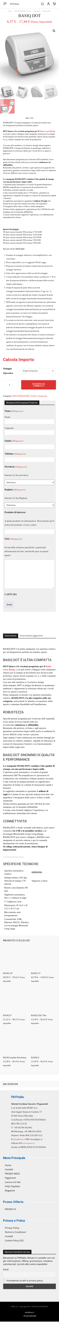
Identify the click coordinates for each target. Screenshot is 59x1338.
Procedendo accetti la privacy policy (24, 1280)
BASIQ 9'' (7, 1015)
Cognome (9, 428)
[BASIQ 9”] (15, 999)
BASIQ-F (35, 1057)
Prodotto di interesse (15, 512)
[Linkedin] (43, 621)
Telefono (15, 453)
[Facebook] (16, 621)
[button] (42, 4)
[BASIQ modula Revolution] (15, 1042)
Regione (15, 489)
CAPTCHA (11, 594)
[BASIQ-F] (43, 1042)
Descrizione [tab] (10, 635)
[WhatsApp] (36, 621)
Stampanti (37, 11)
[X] (23, 621)
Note (13, 538)
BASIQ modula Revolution (14, 1057)
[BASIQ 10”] (15, 957)
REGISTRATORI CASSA (23, 11)
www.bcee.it (28, 1143)
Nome (7, 417)
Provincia (16, 466)
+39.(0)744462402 (29, 1316)
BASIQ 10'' (8, 973)
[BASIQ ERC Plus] (43, 999)
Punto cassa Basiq (47, 131)
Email (14, 440)
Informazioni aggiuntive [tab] (31, 635)
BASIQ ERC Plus (38, 1015)
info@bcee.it (19, 1139)
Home (10, 11)
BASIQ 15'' (36, 973)
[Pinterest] (29, 621)
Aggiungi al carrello (38, 385)
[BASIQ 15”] (43, 957)
